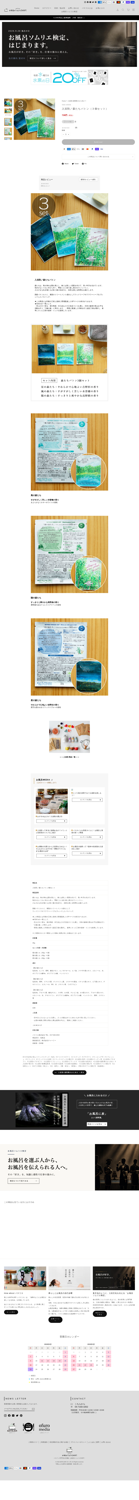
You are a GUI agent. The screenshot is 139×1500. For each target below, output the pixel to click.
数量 (63, 130)
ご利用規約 (44, 1442)
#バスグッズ (76, 1057)
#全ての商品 (37, 1066)
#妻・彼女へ (65, 1066)
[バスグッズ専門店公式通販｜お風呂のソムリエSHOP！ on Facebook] (9, 1415)
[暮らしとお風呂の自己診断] (69, 1278)
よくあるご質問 (93, 1442)
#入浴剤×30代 (80, 1059)
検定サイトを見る (100, 1313)
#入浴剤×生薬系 (57, 1064)
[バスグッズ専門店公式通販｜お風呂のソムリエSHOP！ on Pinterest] (21, 1415)
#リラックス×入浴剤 (43, 1059)
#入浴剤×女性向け (85, 1061)
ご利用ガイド (33, 1442)
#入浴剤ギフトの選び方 (102, 1064)
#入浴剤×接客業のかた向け (103, 1061)
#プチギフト (86, 1057)
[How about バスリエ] (25, 1278)
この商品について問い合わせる (98, 156)
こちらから (79, 1404)
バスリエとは (87, 8)
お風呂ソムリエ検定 (69, 11)
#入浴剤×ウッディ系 (94, 1059)
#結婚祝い (101, 1066)
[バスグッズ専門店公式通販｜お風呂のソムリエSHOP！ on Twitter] (17, 1415)
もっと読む (11, 1312)
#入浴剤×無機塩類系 (42, 1064)
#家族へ (74, 1066)
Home (36, 8)
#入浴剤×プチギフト (35, 1061)
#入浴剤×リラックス (69, 1061)
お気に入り (100, 8)
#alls (53, 1057)
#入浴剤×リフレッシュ (52, 1061)
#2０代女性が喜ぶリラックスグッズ (36, 1057)
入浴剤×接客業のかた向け (76, 101)
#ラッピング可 (97, 1057)
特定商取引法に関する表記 (59, 1442)
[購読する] (33, 1409)
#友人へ (46, 1066)
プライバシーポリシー (78, 1442)
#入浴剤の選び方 (85, 1064)
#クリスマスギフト (63, 1057)
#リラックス (30, 1059)
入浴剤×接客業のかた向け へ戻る (70, 1072)
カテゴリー (46, 8)
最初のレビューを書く (88, 179)
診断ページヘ (55, 1319)
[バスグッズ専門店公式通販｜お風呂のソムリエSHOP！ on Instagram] (5, 1415)
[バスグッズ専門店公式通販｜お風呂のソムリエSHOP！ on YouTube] (13, 1415)
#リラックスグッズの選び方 (63, 1059)
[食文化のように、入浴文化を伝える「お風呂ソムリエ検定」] (114, 1278)
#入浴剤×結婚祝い (71, 1064)
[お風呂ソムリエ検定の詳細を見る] (69, 44)
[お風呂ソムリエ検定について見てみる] (69, 1167)
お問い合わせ (73, 8)
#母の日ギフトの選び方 (87, 1066)
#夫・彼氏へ (54, 1066)
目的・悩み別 (59, 8)
